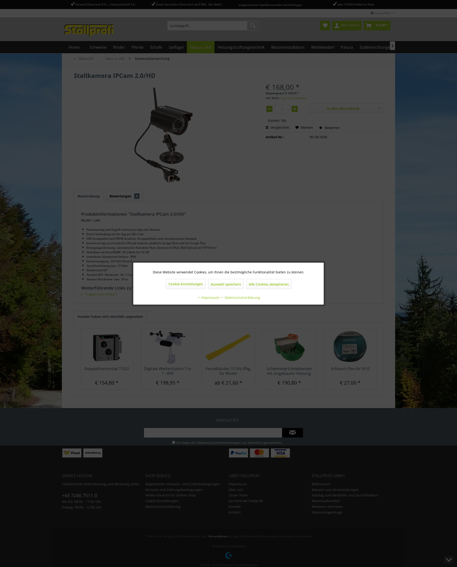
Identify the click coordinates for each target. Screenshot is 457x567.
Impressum (209, 297)
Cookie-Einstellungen (186, 283)
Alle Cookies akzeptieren (269, 284)
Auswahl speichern (226, 284)
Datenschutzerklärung (242, 297)
